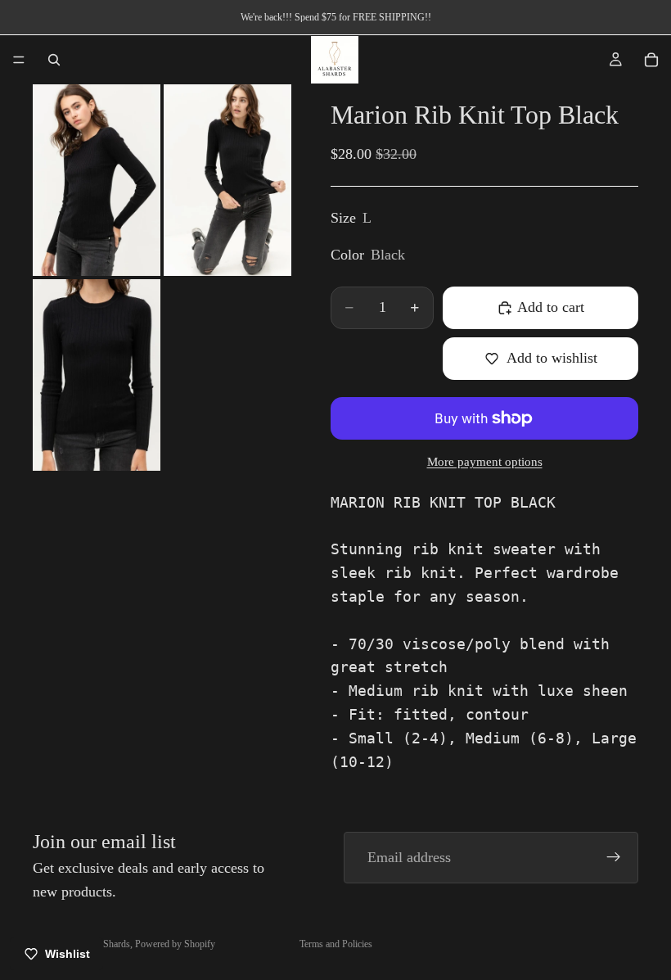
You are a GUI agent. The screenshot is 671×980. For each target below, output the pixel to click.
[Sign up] (614, 857)
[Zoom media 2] (227, 180)
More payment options (485, 461)
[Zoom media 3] (96, 375)
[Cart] (651, 60)
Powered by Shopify (175, 944)
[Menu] (19, 60)
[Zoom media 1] (96, 180)
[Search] (54, 60)
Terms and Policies (335, 944)
